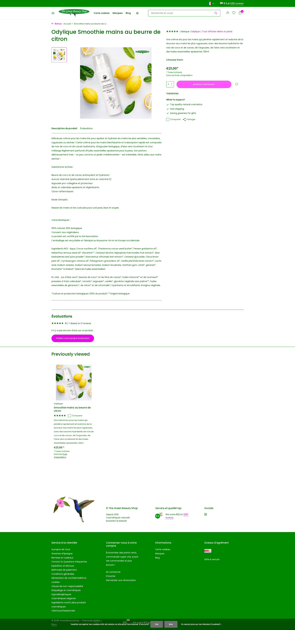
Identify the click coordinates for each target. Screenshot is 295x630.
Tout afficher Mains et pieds (217, 31)
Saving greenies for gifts (183, 113)
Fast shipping (177, 108)
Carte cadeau (102, 13)
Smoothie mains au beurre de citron (72, 409)
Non (171, 624)
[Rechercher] (216, 13)
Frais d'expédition (184, 75)
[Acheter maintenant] (88, 461)
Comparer (175, 119)
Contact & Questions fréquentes (69, 561)
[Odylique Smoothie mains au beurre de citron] (74, 382)
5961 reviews (237, 3)
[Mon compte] (227, 13)
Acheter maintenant (204, 84)
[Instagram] (205, 515)
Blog (128, 13)
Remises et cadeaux (62, 557)
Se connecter (113, 571)
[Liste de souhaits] (233, 13)
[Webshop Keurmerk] (207, 550)
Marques (118, 13)
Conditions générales (62, 573)
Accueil (67, 23)
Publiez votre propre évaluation (72, 338)
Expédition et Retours (62, 565)
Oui (156, 624)
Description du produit (64, 128)
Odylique (195, 31)
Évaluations (86, 128)
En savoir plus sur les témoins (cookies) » (201, 624)
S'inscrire (110, 576)
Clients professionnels (63, 610)
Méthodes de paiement (64, 569)
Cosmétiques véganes (63, 598)
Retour (58, 23)
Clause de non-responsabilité (67, 586)
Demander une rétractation (121, 580)
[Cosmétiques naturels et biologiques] (74, 13)
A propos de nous (60, 549)
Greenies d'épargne (62, 553)
